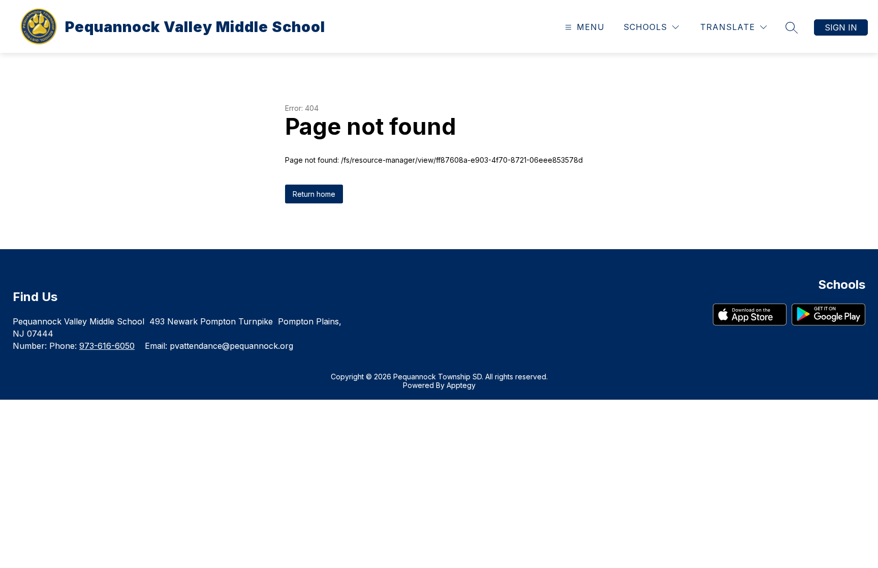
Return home (314, 194)
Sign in (841, 27)
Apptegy (461, 385)
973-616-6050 (107, 346)
